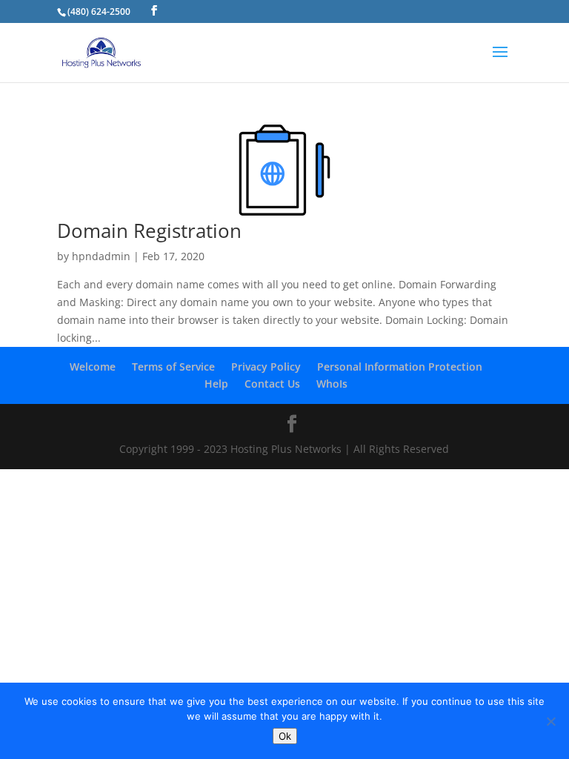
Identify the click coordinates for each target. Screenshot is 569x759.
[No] (550, 721)
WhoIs (331, 384)
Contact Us (272, 384)
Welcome (93, 366)
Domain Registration (149, 230)
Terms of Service (173, 366)
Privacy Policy (266, 366)
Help (216, 384)
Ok (285, 736)
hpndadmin (101, 256)
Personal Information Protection (399, 366)
